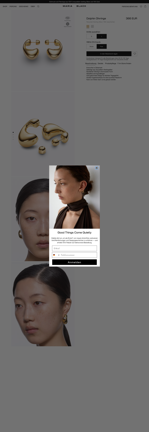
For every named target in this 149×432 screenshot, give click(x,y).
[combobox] (56, 255)
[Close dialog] (96, 168)
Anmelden (74, 262)
